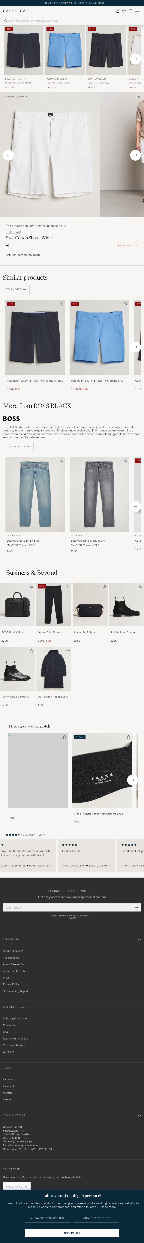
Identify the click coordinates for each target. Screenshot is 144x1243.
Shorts (22, 96)
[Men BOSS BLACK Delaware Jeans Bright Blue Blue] (35, 494)
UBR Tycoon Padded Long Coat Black (53, 697)
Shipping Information (15, 1018)
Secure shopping (13, 951)
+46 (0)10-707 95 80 (20, 1141)
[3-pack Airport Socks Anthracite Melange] (102, 810)
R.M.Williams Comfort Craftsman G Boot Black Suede (125, 632)
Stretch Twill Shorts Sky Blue (58, 83)
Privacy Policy (11, 984)
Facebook (8, 1086)
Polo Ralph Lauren (15, 79)
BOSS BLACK (13, 232)
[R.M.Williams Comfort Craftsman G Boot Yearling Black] (17, 693)
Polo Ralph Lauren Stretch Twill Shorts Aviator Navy (34, 381)
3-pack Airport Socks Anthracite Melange (98, 813)
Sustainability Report (15, 991)
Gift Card (8, 1052)
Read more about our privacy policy (72, 917)
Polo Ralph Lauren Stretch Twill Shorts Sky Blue (96, 381)
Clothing (10, 96)
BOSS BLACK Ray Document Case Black (15, 632)
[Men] (38, 770)
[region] (72, 855)
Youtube (8, 1092)
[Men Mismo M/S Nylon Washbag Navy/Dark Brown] (90, 604)
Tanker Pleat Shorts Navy (98, 83)
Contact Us (9, 1025)
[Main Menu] (137, 11)
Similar (25, 277)
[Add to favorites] (61, 304)
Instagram (9, 1079)
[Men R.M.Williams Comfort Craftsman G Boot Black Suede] (126, 604)
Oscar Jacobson (97, 79)
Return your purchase (15, 1038)
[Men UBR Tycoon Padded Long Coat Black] (53, 669)
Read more (108, 1206)
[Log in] (117, 11)
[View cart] (131, 10)
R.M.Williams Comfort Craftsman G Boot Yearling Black (17, 697)
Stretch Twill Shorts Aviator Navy (19, 83)
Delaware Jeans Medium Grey (88, 540)
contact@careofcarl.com (26, 1145)
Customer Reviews (14, 1045)
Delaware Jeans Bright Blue (23, 540)
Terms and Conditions (16, 971)
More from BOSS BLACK (37, 406)
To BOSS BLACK (16, 446)
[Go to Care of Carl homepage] (17, 10)
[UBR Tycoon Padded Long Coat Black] (53, 693)
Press (6, 977)
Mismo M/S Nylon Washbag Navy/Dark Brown (86, 632)
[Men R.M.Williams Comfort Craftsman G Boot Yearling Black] (17, 669)
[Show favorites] (124, 11)
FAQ (5, 1031)
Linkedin (8, 1099)
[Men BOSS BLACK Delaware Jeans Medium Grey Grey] (99, 494)
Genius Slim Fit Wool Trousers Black (50, 632)
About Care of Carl (14, 964)
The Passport (11, 957)
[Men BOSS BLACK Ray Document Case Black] (17, 604)
